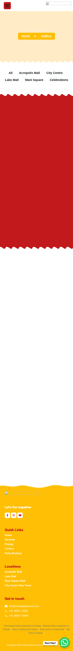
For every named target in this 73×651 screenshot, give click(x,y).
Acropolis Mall (13, 571)
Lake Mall (10, 576)
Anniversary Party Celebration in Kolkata (22, 626)
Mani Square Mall (15, 580)
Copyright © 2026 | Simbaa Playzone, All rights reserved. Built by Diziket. (36, 645)
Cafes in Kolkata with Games (25, 629)
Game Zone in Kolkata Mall (52, 629)
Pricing (9, 544)
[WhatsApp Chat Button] (64, 642)
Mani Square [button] (34, 80)
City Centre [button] (54, 73)
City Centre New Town (18, 585)
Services (10, 539)
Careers (9, 548)
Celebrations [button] (59, 80)
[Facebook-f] (7, 515)
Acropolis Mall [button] (29, 73)
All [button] (11, 73)
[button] (7, 5)
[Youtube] (20, 515)
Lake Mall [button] (12, 80)
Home (8, 535)
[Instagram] (13, 515)
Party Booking (13, 553)
